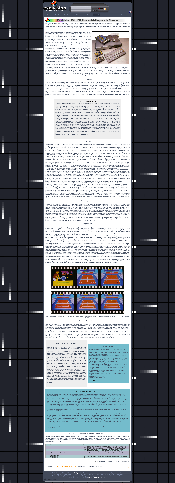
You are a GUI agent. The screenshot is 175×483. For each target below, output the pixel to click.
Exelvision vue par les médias (68, 466)
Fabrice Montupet (74, 473)
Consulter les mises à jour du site (98, 477)
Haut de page (126, 467)
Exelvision (87, 7)
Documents (56, 466)
